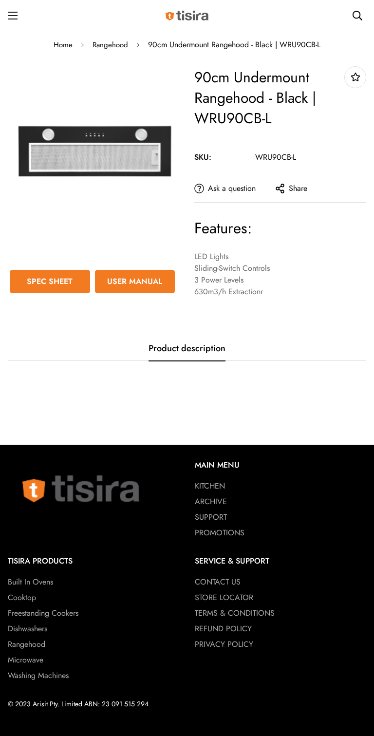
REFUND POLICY (223, 628)
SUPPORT (211, 517)
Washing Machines (38, 675)
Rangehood (110, 44)
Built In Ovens (30, 581)
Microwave (25, 659)
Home (63, 44)
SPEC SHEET (50, 281)
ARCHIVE (211, 501)
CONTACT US (218, 581)
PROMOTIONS (219, 532)
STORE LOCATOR (224, 597)
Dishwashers (27, 628)
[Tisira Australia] (187, 15)
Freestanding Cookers (43, 613)
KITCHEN (210, 485)
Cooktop (22, 597)
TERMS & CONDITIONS (235, 613)
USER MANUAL (134, 281)
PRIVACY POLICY (224, 644)
